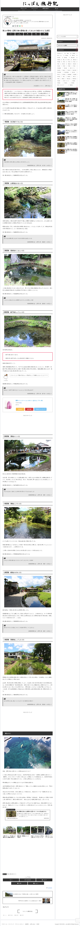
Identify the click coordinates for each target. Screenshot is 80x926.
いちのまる (15, 18)
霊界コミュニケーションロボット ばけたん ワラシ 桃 (29, 400)
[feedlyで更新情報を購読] (20, 26)
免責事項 (27, 924)
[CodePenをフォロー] (17, 26)
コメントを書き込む (28, 911)
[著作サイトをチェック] (13, 26)
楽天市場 (29, 409)
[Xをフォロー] (15, 26)
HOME (37, 924)
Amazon (20, 409)
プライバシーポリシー (19, 924)
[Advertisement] (28, 425)
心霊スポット (13, 874)
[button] (44, 34)
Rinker (20, 402)
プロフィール (4, 924)
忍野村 (5, 874)
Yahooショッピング (40, 409)
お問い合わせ (32, 924)
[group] (9, 832)
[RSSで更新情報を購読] (22, 26)
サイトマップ (11, 924)
